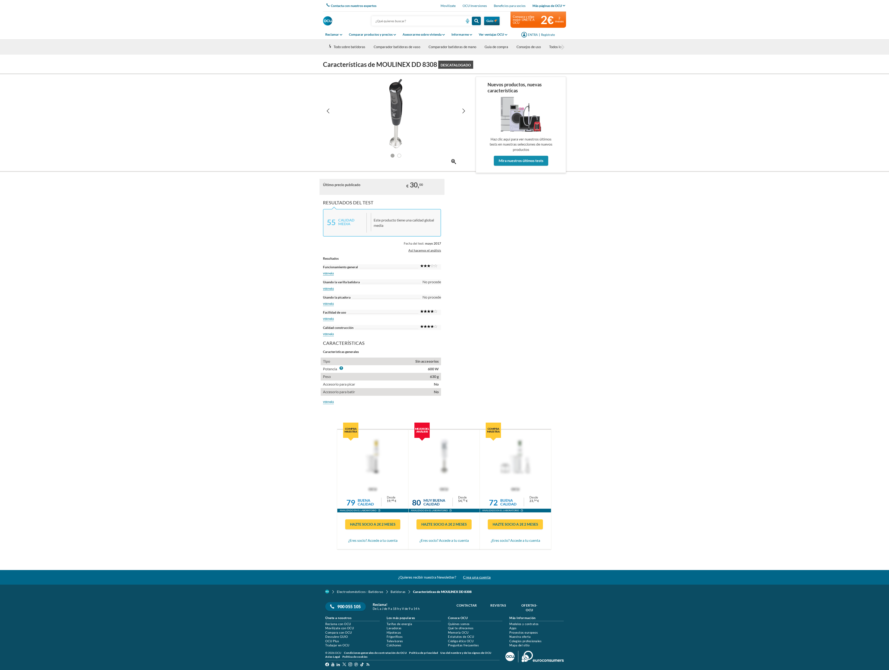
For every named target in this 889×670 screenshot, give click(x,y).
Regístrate (548, 35)
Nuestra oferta (520, 637)
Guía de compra (496, 47)
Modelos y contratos (524, 624)
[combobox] (426, 21)
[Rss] (368, 665)
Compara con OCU (338, 632)
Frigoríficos (395, 637)
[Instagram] (350, 665)
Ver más (328, 273)
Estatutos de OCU (461, 637)
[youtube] (332, 665)
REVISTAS (498, 605)
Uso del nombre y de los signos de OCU (465, 652)
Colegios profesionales (525, 641)
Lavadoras (394, 628)
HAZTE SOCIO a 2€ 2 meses (372, 524)
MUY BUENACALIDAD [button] (434, 502)
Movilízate (448, 6)
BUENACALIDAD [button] (366, 502)
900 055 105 (349, 606)
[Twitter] (344, 665)
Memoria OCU (458, 632)
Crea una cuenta (477, 577)
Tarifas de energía (399, 624)
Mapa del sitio (519, 645)
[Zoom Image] (453, 161)
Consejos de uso (528, 47)
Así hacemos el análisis (424, 250)
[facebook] (327, 665)
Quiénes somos (459, 624)
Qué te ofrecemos (460, 628)
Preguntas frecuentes (463, 645)
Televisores (395, 641)
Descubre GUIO (336, 637)
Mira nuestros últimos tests (521, 160)
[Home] (327, 591)
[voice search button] (466, 21)
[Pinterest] (356, 665)
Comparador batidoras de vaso (397, 47)
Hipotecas (394, 632)
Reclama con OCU (338, 624)
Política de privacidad (423, 652)
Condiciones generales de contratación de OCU (375, 652)
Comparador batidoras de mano (452, 47)
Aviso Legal (332, 656)
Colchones (394, 645)
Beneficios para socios (510, 6)
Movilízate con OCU (339, 628)
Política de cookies (355, 656)
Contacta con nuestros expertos (353, 6)
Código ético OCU (460, 641)
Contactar (467, 605)
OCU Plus (332, 641)
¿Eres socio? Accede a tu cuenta (373, 540)
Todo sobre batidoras (349, 47)
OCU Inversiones (475, 6)
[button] (379, 511)
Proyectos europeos (523, 632)
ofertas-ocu (529, 607)
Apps (512, 628)
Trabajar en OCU (337, 645)
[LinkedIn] (338, 665)
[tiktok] (362, 665)
